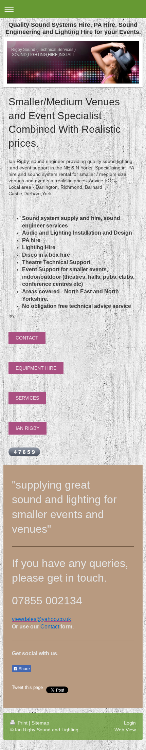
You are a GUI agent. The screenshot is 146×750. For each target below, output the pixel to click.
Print (22, 723)
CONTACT (27, 338)
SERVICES (27, 398)
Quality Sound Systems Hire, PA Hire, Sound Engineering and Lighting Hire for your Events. (73, 28)
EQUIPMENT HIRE (36, 368)
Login (130, 723)
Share (24, 668)
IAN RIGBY (27, 428)
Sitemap (40, 723)
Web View (125, 729)
